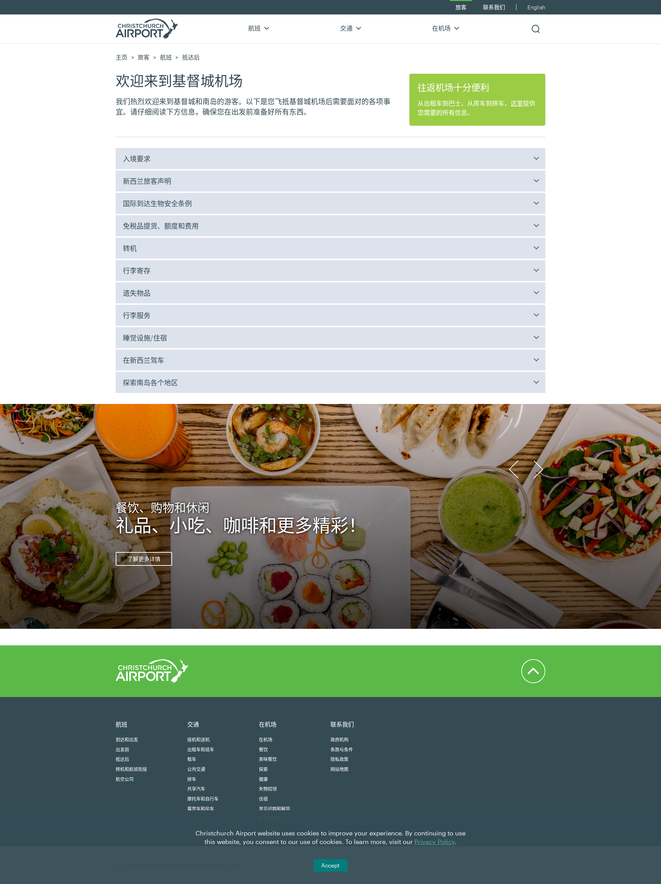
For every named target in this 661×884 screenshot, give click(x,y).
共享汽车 (196, 788)
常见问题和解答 (274, 808)
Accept (330, 865)
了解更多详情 (143, 558)
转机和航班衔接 (131, 769)
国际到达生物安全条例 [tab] (157, 203)
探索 (263, 769)
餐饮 (263, 749)
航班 (254, 28)
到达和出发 (127, 739)
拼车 (191, 779)
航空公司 (125, 779)
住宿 (263, 798)
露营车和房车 (200, 808)
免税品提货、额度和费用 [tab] (161, 226)
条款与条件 (341, 749)
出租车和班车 (200, 749)
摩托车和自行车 (203, 798)
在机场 (441, 28)
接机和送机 (198, 739)
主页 (121, 57)
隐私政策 (339, 759)
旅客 (460, 7)
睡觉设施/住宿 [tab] (145, 338)
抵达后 (122, 759)
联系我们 (494, 7)
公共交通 (196, 769)
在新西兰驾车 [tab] (143, 360)
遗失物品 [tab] (136, 293)
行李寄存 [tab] (136, 271)
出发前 (122, 749)
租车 (191, 759)
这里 (517, 103)
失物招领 (268, 788)
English (536, 7)
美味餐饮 (268, 759)
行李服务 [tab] (136, 315)
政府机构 (339, 739)
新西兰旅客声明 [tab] (147, 181)
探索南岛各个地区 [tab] (150, 382)
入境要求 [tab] (136, 159)
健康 (263, 779)
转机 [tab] (130, 248)
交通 (346, 28)
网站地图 (339, 769)
